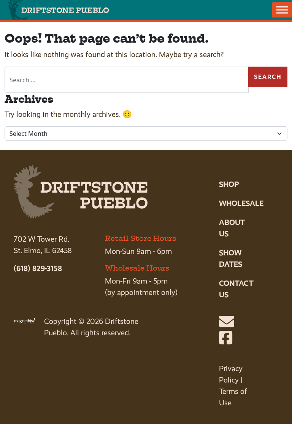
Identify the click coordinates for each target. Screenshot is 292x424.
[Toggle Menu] (282, 9)
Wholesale (241, 203)
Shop (229, 184)
